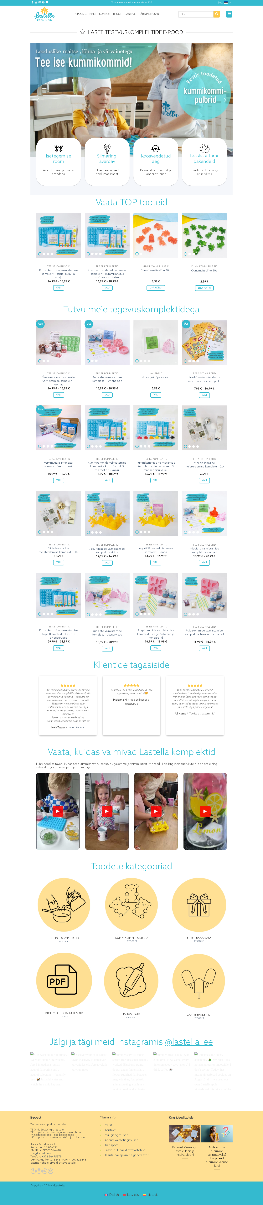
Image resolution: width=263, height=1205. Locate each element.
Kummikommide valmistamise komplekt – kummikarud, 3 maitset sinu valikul (107, 274)
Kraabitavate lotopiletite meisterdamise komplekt (204, 379)
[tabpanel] (58, 235)
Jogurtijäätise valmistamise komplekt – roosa (155, 550)
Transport (130, 14)
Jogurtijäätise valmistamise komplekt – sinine (107, 550)
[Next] (225, 100)
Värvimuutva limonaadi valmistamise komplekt (59, 464)
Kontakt (105, 14)
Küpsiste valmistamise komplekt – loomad (204, 550)
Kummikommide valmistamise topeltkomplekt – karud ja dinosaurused (58, 634)
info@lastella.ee (40, 1153)
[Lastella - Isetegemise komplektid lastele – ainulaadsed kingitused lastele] (49, 14)
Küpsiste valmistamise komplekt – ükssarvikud (107, 632)
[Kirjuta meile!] (40, 2)
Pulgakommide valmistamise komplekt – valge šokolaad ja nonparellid (155, 634)
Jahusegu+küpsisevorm (156, 377)
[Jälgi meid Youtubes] (47, 2)
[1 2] (155, 235)
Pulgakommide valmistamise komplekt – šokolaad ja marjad (204, 632)
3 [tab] (48, 254)
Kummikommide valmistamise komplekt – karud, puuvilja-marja (58, 274)
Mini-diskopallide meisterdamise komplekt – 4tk (58, 550)
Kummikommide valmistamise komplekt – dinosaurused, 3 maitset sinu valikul (156, 466)
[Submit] (217, 14)
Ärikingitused (150, 14)
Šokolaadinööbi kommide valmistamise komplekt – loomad (58, 381)
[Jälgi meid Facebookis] (32, 2)
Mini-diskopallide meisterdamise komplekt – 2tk (204, 464)
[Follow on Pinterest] (43, 2)
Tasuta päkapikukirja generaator (126, 1155)
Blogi (117, 14)
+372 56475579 (51, 1156)
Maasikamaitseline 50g (156, 270)
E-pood (79, 14)
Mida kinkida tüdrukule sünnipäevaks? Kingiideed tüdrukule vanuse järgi (217, 1157)
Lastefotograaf (76, 727)
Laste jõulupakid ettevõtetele (125, 1150)
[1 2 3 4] (58, 235)
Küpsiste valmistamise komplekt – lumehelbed (107, 379)
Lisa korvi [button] (156, 287)
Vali (58, 287)
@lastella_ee (189, 1042)
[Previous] (37, 100)
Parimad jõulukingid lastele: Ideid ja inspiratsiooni (184, 1151)
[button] (229, 14)
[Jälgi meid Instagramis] (36, 2)
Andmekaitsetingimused (121, 1140)
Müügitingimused (116, 1135)
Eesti (220, 2)
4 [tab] (52, 254)
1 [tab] (40, 254)
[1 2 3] (204, 235)
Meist (93, 14)
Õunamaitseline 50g (204, 270)
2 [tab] (44, 254)
